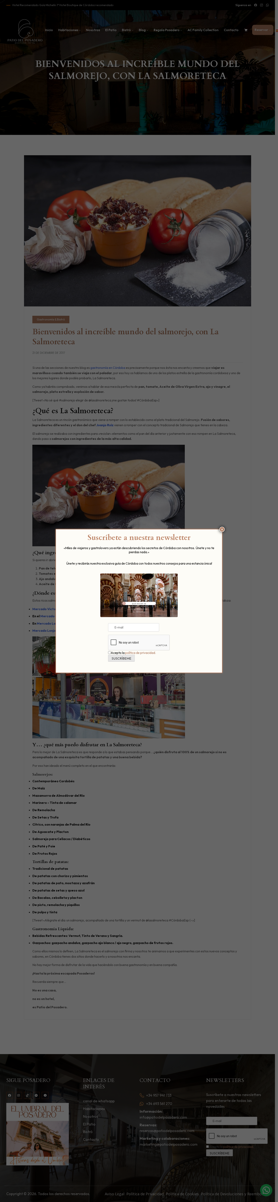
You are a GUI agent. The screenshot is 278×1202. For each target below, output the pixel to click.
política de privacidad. (140, 653)
